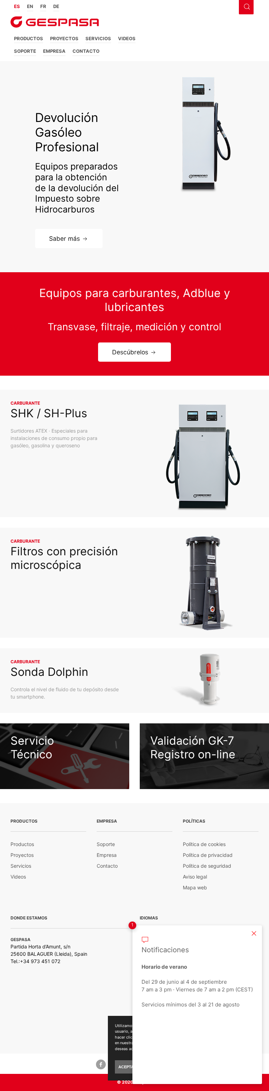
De (56, 6)
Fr (43, 6)
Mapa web (195, 887)
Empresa (54, 51)
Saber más (64, 238)
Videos (127, 38)
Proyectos (64, 38)
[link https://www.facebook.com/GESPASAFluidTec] (100, 1064)
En (30, 6)
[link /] (55, 24)
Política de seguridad (207, 866)
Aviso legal (195, 877)
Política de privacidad (208, 855)
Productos (28, 38)
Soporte (25, 51)
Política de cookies (204, 844)
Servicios (98, 38)
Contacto (86, 51)
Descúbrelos (130, 352)
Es (17, 6)
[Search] (246, 6)
